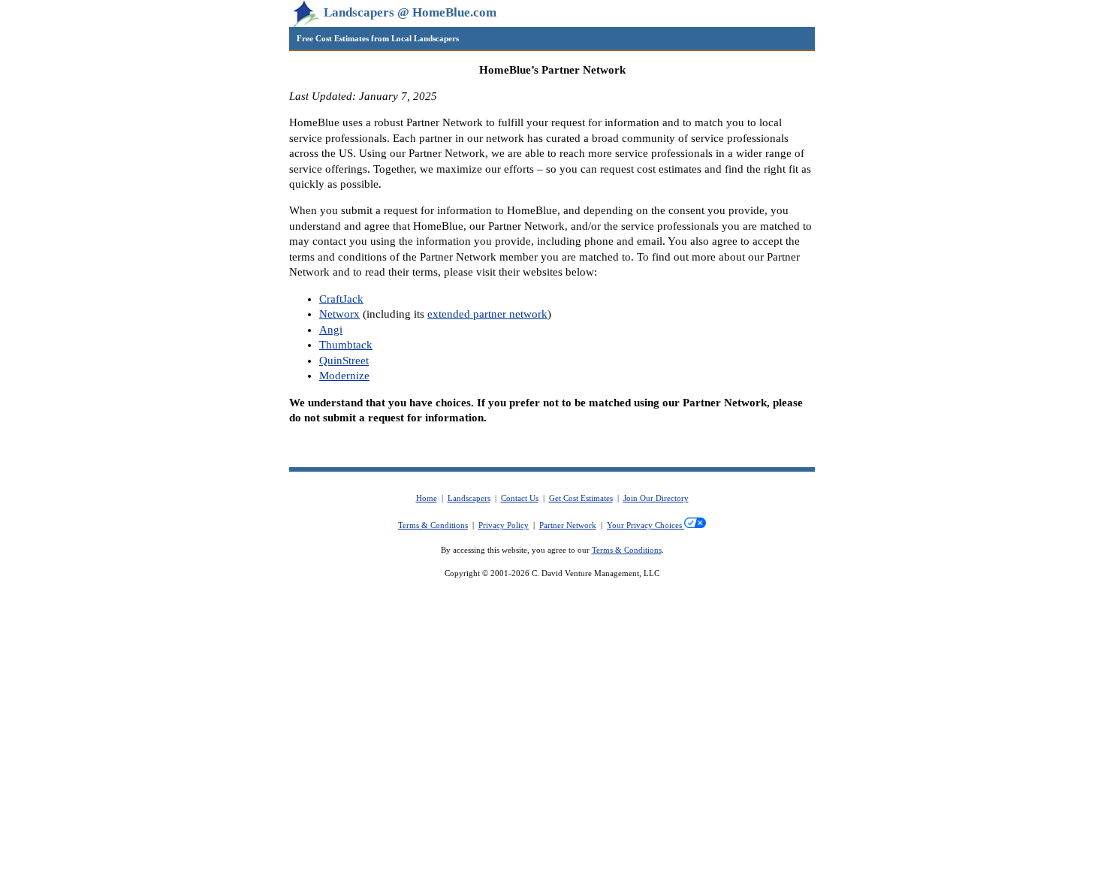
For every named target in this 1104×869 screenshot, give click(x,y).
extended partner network (487, 314)
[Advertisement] (552, 758)
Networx (339, 314)
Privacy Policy (503, 525)
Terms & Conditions (433, 525)
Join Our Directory (656, 498)
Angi (330, 330)
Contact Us (519, 498)
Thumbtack (346, 345)
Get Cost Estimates (581, 498)
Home (426, 498)
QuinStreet (344, 361)
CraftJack (341, 299)
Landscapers (469, 498)
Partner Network (567, 525)
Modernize (344, 376)
